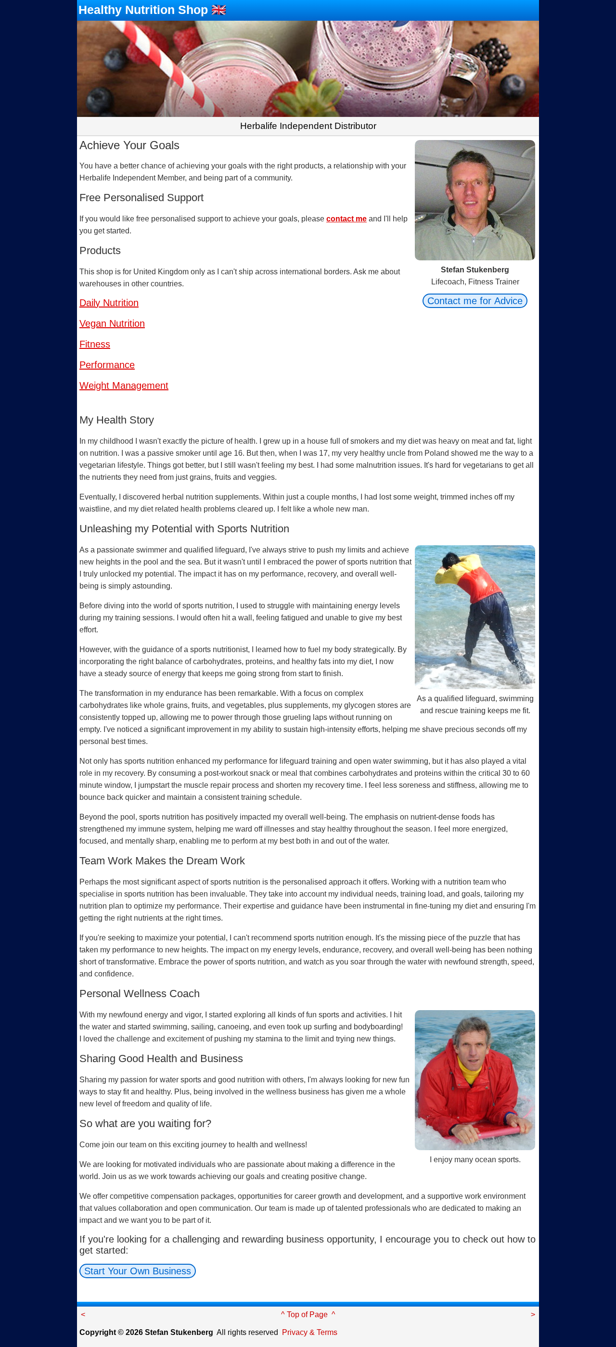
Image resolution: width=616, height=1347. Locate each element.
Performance (107, 364)
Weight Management (123, 385)
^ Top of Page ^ (308, 1314)
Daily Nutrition (109, 302)
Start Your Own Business (137, 1271)
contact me (346, 219)
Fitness (94, 344)
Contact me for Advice (475, 300)
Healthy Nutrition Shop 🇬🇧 (152, 9)
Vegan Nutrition (112, 323)
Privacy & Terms (309, 1332)
